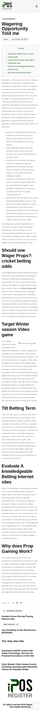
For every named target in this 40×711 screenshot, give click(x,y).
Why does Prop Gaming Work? (19, 72)
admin (5, 39)
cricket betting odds (28, 288)
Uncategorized (9, 19)
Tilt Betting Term (14, 63)
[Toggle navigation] (32, 6)
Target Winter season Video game (21, 60)
